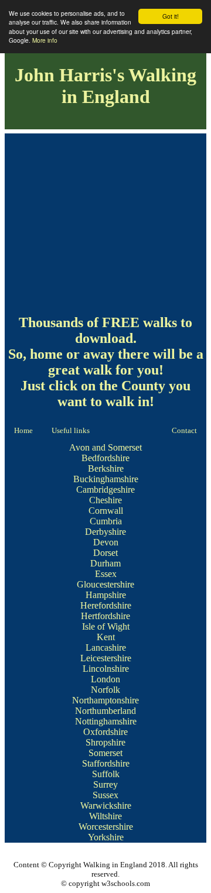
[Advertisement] (105, 221)
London (105, 679)
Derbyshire (105, 532)
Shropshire (105, 742)
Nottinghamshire (106, 721)
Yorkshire (106, 837)
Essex (106, 574)
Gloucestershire (105, 584)
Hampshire (106, 595)
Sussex (105, 795)
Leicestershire (105, 658)
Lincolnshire (106, 669)
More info (44, 40)
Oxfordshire (105, 732)
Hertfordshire (105, 616)
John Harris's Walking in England (105, 85)
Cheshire (105, 500)
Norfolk (105, 690)
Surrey (105, 784)
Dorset (105, 553)
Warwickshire (105, 805)
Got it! (170, 16)
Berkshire (106, 468)
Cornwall (106, 511)
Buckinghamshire (105, 479)
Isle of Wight (106, 626)
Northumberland (105, 711)
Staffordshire (106, 763)
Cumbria (106, 521)
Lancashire (106, 647)
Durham (105, 563)
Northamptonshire (105, 700)
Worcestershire (106, 827)
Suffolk (106, 774)
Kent (106, 637)
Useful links (71, 430)
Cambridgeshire (105, 489)
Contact (184, 430)
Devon (105, 542)
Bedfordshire (105, 458)
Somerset (105, 753)
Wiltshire (105, 816)
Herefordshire (105, 605)
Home (23, 430)
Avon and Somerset (105, 447)
